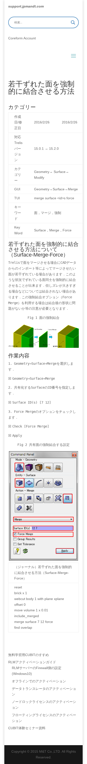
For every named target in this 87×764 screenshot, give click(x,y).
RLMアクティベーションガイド (32, 662)
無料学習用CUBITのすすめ (28, 655)
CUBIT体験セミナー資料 (26, 728)
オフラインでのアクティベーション (39, 681)
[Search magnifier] (73, 22)
